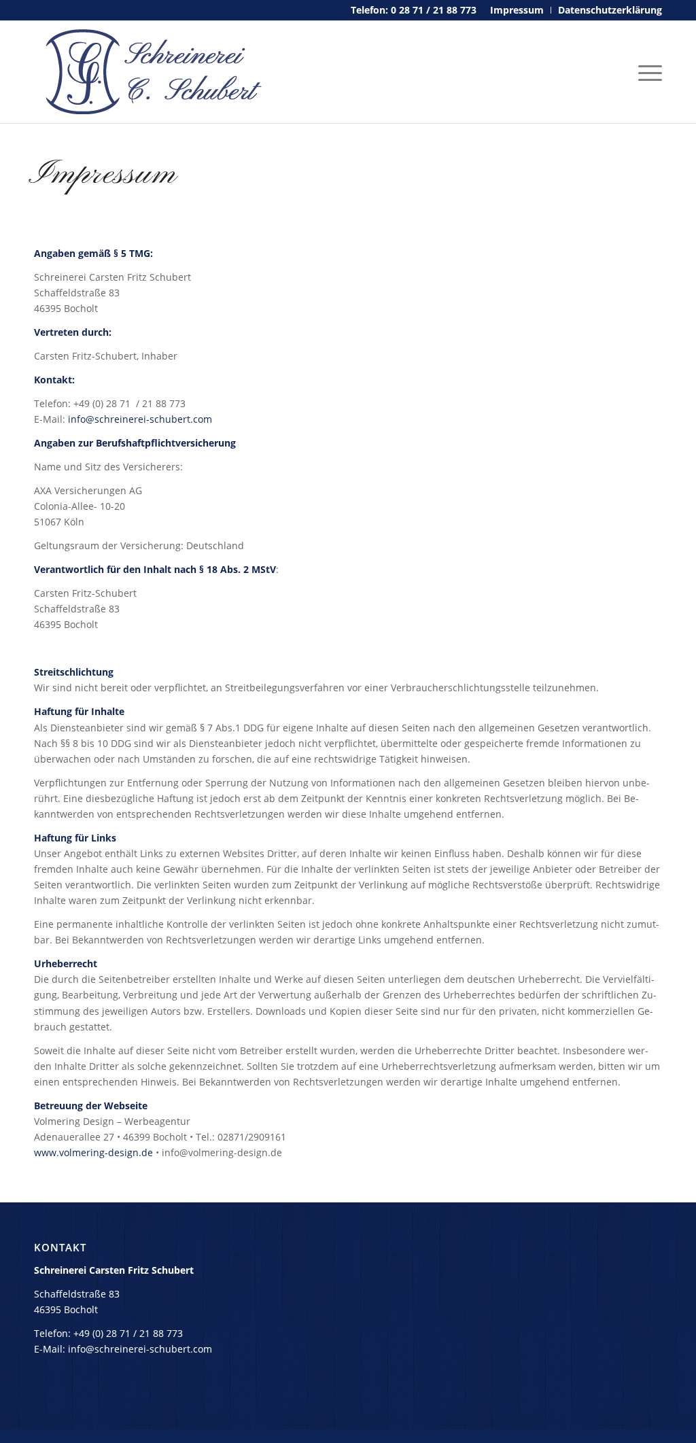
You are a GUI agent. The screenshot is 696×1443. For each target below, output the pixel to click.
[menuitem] (517, 10)
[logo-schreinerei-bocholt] (149, 72)
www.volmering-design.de (93, 1152)
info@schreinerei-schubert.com (140, 419)
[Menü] (645, 72)
